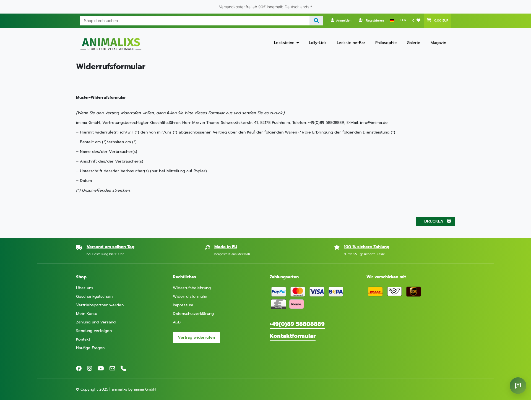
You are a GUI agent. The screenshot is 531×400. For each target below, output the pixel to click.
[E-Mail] (112, 368)
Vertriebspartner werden (100, 305)
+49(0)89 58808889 (297, 324)
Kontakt (83, 339)
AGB (177, 322)
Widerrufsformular (190, 296)
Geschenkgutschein (94, 296)
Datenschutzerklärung (193, 314)
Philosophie (386, 43)
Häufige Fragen (90, 348)
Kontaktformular (293, 336)
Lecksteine (284, 43)
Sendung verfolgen (94, 331)
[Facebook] (79, 368)
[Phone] (123, 368)
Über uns (84, 288)
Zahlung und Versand (96, 322)
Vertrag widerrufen (196, 337)
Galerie (413, 43)
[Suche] (316, 20)
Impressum (183, 305)
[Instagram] (89, 368)
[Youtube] (101, 368)
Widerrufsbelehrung (192, 288)
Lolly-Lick (318, 43)
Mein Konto (86, 314)
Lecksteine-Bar (351, 43)
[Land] (392, 20)
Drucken (433, 221)
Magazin (438, 43)
